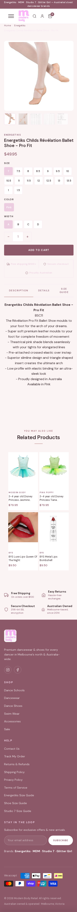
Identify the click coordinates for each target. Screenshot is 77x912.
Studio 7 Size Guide (17, 811)
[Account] (42, 16)
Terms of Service (15, 787)
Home (7, 25)
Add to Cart (38, 250)
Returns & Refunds (17, 764)
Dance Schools (14, 690)
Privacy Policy (13, 780)
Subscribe (60, 840)
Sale (7, 729)
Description (18, 290)
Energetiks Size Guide (19, 795)
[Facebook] (17, 669)
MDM (36, 851)
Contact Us (12, 749)
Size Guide (64, 290)
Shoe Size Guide (15, 803)
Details (44, 290)
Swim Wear (12, 714)
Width (8, 216)
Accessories (12, 721)
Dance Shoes (13, 706)
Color (9, 199)
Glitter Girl (64, 851)
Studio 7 (48, 851)
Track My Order (14, 756)
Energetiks (19, 25)
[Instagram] (7, 669)
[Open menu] (11, 16)
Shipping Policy (14, 772)
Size (7, 163)
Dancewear (12, 698)
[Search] (34, 16)
